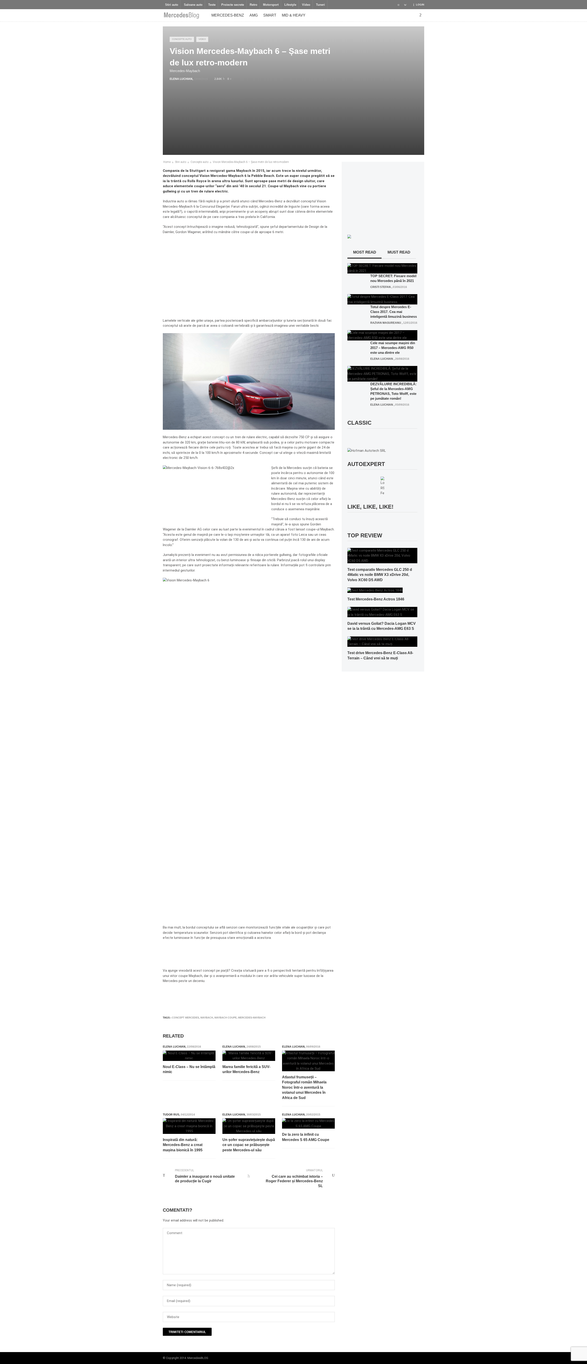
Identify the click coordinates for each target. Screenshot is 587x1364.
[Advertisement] (246, 998)
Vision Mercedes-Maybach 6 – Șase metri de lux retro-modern (251, 162)
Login (420, 4)
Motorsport (271, 4)
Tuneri (320, 4)
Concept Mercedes (185, 1017)
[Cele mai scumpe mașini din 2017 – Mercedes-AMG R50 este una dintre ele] (382, 335)
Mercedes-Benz (227, 15)
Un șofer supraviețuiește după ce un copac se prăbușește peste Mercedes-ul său (248, 1145)
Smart (269, 15)
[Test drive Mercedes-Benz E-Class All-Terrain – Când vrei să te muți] (382, 641)
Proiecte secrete (232, 4)
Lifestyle (290, 4)
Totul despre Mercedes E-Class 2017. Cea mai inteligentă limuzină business (393, 311)
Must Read (399, 252)
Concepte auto (182, 39)
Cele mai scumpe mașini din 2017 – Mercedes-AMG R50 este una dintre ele (392, 347)
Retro (253, 4)
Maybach (206, 1017)
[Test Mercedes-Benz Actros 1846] (375, 590)
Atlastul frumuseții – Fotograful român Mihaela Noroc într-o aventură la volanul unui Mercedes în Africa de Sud (304, 1087)
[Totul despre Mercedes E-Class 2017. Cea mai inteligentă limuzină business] (382, 299)
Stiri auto (171, 4)
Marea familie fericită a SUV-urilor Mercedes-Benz (246, 1069)
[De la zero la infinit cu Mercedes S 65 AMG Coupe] (308, 1123)
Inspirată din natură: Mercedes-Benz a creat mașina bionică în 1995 (182, 1145)
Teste (212, 4)
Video (306, 4)
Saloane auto (193, 4)
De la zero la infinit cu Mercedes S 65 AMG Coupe (305, 1136)
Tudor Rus (171, 1114)
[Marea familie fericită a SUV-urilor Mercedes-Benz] (248, 1056)
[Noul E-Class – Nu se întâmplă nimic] (189, 1056)
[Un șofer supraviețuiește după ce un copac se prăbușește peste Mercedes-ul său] (248, 1126)
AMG (253, 15)
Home (167, 162)
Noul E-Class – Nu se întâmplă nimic (189, 1069)
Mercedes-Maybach (252, 1017)
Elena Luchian (181, 79)
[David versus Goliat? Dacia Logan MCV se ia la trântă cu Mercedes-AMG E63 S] (382, 612)
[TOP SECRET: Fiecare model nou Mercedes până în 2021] (382, 268)
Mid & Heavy (293, 15)
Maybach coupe (225, 1017)
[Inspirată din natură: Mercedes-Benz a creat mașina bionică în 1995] (189, 1126)
